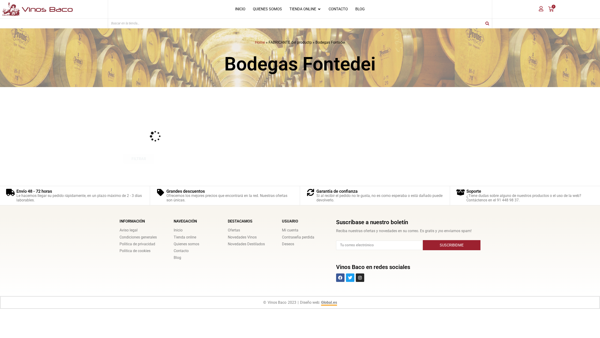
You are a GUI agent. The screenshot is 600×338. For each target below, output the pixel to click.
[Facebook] (340, 277)
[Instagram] (360, 277)
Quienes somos (186, 244)
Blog (177, 257)
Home (260, 42)
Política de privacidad (137, 244)
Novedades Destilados (246, 244)
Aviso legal (129, 230)
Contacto (181, 251)
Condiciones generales (138, 237)
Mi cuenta (290, 230)
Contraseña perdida (298, 237)
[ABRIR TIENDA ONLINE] (319, 9)
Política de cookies (135, 251)
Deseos (288, 244)
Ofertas (234, 230)
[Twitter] (350, 277)
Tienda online (185, 237)
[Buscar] (487, 23)
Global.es (329, 302)
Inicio (178, 230)
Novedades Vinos (242, 237)
